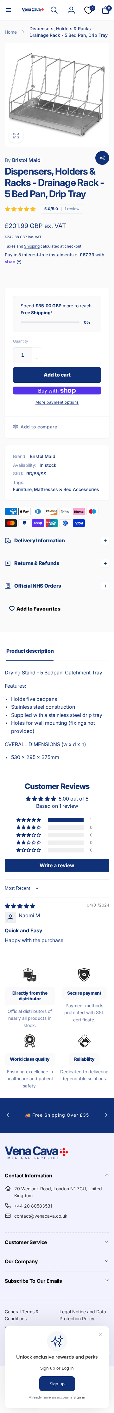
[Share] (102, 158)
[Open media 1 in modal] (57, 95)
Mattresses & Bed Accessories (66, 489)
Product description (30, 651)
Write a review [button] (57, 865)
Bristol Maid (23, 160)
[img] (20, 906)
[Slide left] (8, 1115)
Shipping (32, 246)
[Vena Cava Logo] (36, 1159)
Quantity (20, 341)
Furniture (22, 489)
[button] (9, 10)
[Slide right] (105, 1115)
